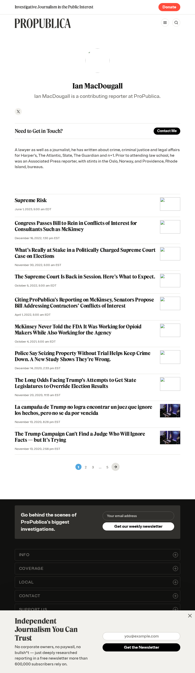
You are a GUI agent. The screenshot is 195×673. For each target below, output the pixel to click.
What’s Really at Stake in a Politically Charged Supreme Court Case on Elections (85, 253)
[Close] (190, 616)
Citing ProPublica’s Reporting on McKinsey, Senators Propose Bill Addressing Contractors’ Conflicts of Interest (84, 302)
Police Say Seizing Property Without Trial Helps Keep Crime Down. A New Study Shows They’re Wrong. (83, 356)
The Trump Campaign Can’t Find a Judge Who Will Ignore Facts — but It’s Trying (80, 437)
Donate (169, 7)
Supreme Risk (31, 200)
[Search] (176, 23)
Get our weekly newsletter (138, 526)
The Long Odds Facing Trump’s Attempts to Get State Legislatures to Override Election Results (75, 383)
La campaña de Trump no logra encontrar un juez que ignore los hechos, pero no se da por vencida (84, 410)
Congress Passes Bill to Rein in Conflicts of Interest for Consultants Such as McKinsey (76, 226)
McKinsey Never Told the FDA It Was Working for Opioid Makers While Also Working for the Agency (78, 329)
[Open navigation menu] (165, 23)
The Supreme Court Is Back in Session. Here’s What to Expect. (85, 276)
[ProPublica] (43, 23)
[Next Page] (115, 467)
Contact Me (167, 131)
